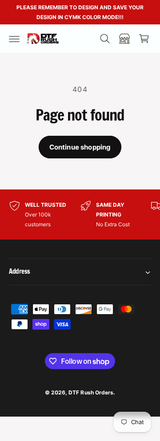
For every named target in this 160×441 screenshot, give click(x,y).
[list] (80, 214)
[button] (14, 38)
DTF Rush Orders (90, 392)
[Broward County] (124, 38)
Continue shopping (80, 147)
